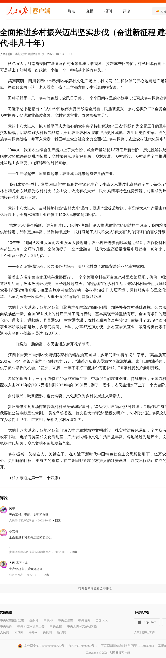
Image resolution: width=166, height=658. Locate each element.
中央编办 (6, 626)
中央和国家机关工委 (31, 626)
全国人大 (102, 620)
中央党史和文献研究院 (82, 626)
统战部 (33, 620)
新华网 (61, 632)
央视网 (47, 632)
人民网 (4, 632)
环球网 (18, 632)
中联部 (48, 620)
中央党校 (56, 626)
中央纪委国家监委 (12, 620)
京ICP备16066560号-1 (82, 645)
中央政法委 (65, 620)
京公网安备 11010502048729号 (44, 645)
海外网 (33, 632)
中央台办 (84, 620)
